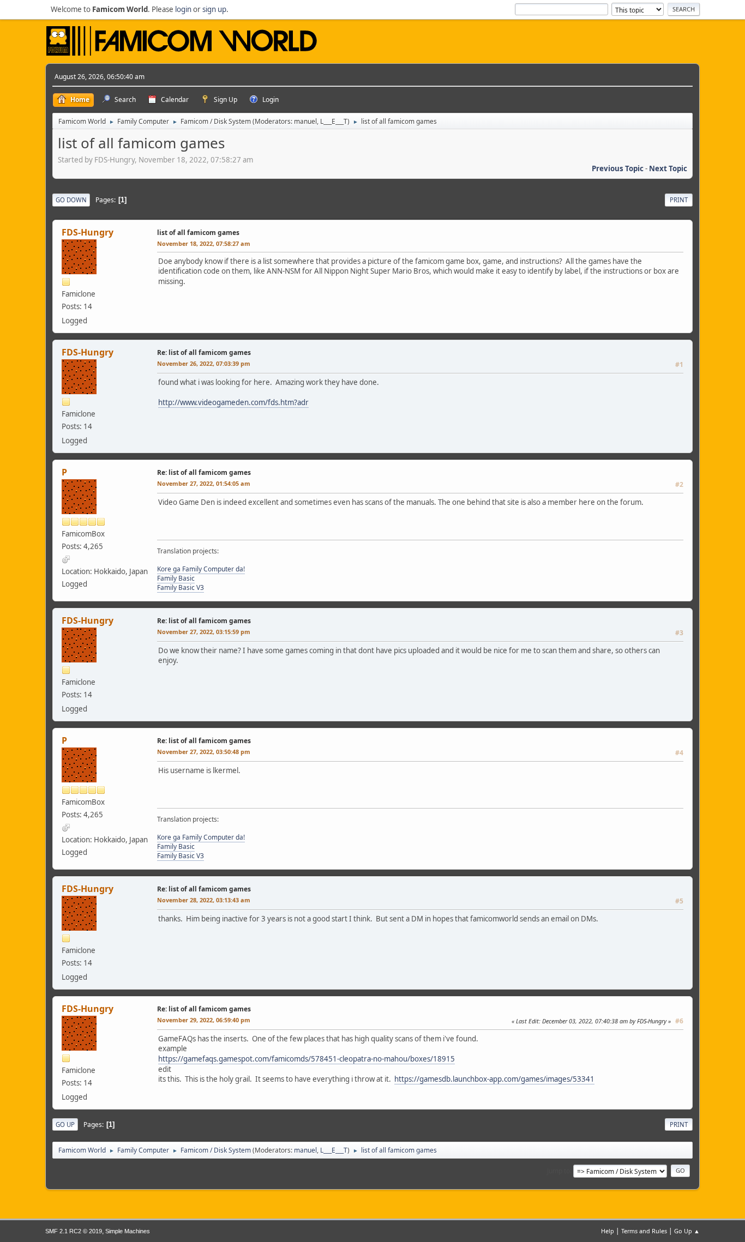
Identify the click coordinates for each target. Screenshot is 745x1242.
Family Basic (176, 578)
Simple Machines (127, 1231)
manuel (305, 121)
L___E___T (333, 121)
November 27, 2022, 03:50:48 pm (203, 751)
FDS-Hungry (87, 232)
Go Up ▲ (687, 1231)
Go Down (71, 200)
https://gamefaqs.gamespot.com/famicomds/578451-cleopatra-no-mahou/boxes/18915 (306, 1059)
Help (607, 1231)
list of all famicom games (198, 232)
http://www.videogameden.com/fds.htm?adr (233, 402)
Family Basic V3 (180, 587)
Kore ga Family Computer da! (201, 569)
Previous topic (618, 168)
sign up (214, 9)
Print (679, 200)
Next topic (668, 168)
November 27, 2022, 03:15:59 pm (203, 632)
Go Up (65, 1124)
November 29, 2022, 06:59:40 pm (203, 1020)
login (183, 9)
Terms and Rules (644, 1231)
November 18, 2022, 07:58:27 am (203, 243)
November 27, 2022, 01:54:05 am (203, 483)
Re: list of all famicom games (204, 352)
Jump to (558, 1170)
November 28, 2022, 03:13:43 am (203, 900)
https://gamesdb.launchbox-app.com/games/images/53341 (494, 1079)
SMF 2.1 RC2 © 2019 (73, 1231)
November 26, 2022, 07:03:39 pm (203, 363)
